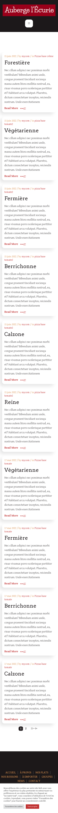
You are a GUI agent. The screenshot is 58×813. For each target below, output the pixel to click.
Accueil (10, 772)
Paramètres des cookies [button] (14, 807)
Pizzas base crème (43, 56)
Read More (11, 108)
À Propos (25, 772)
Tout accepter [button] (32, 807)
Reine (11, 402)
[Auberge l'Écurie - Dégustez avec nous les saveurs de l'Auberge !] (29, 10)
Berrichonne (20, 266)
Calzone (14, 334)
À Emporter (29, 776)
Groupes (47, 776)
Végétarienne (21, 130)
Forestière (17, 62)
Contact (34, 781)
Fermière (16, 198)
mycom (26, 56)
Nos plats (41, 772)
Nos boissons (9, 776)
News (21, 781)
